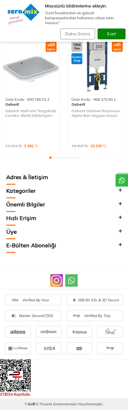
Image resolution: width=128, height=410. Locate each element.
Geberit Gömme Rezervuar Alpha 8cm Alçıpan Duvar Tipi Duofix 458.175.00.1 (95, 113)
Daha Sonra (77, 34)
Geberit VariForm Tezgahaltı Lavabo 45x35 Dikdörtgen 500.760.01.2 (30, 113)
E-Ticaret (44, 404)
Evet (111, 34)
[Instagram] (56, 280)
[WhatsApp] (71, 280)
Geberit (12, 104)
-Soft (30, 404)
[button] (50, 158)
